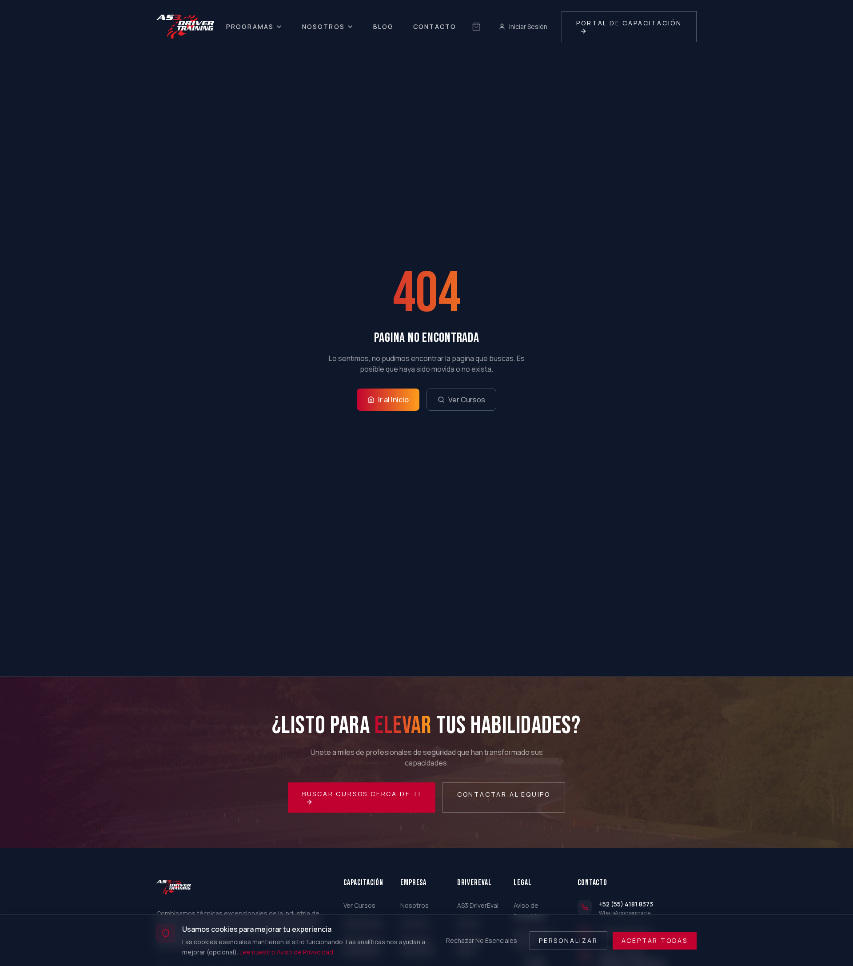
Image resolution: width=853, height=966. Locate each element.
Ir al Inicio (393, 400)
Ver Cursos (466, 400)
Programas (250, 26)
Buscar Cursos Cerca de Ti (361, 794)
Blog (383, 26)
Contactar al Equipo (503, 794)
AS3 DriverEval (477, 905)
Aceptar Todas (655, 940)
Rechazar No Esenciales (481, 940)
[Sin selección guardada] (476, 27)
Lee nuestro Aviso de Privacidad (286, 951)
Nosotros (323, 26)
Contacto (434, 26)
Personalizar (568, 940)
